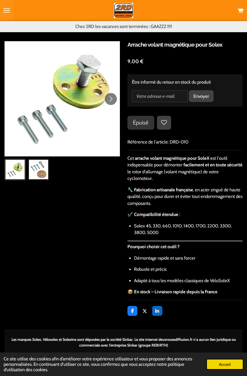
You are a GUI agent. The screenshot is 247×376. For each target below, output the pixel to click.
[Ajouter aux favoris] (164, 123)
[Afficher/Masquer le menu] (6, 10)
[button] (15, 169)
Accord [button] (225, 364)
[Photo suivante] (111, 99)
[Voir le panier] (240, 10)
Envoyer (201, 96)
